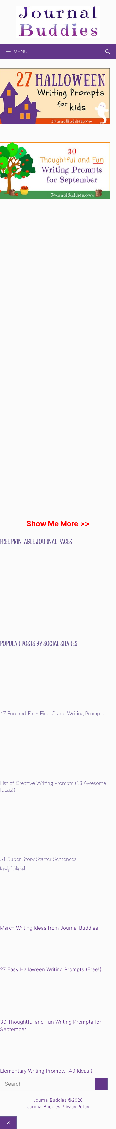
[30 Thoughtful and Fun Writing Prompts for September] (41, 996)
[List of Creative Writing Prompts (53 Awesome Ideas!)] (58, 777)
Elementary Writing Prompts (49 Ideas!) (46, 1071)
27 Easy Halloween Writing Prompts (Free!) (50, 969)
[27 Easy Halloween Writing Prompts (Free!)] (30, 949)
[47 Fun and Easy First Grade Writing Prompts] (58, 707)
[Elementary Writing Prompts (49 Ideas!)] (30, 1051)
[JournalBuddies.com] (58, 21)
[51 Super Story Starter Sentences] (58, 853)
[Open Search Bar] (107, 51)
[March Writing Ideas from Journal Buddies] (41, 902)
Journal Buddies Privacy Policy (58, 1106)
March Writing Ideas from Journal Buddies (49, 928)
